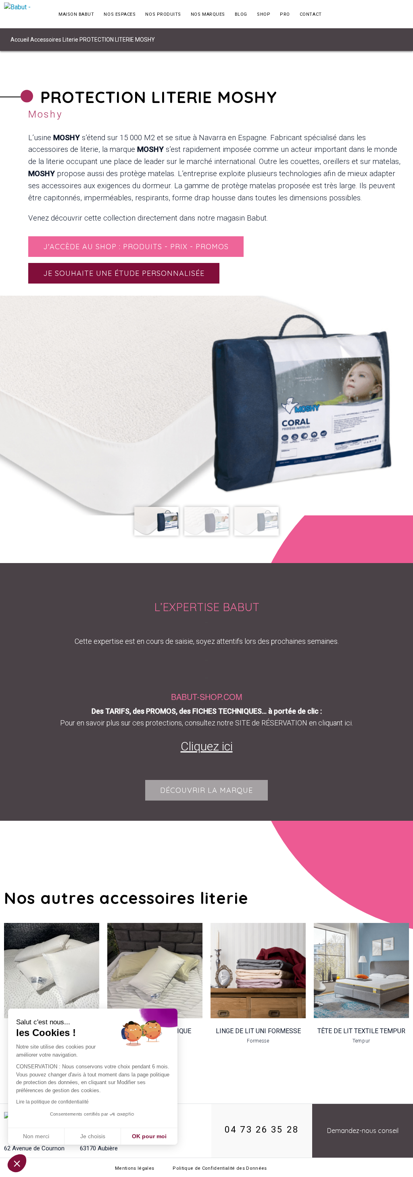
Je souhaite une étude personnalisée (123, 273)
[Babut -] (24, 14)
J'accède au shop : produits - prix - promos (136, 246)
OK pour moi (149, 1136)
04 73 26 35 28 (262, 1129)
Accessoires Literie (54, 39)
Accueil (19, 39)
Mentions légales (134, 1168)
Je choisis (92, 1136)
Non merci (36, 1136)
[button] (17, 1163)
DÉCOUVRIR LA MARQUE (206, 790)
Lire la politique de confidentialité (52, 1102)
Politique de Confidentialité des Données (220, 1168)
